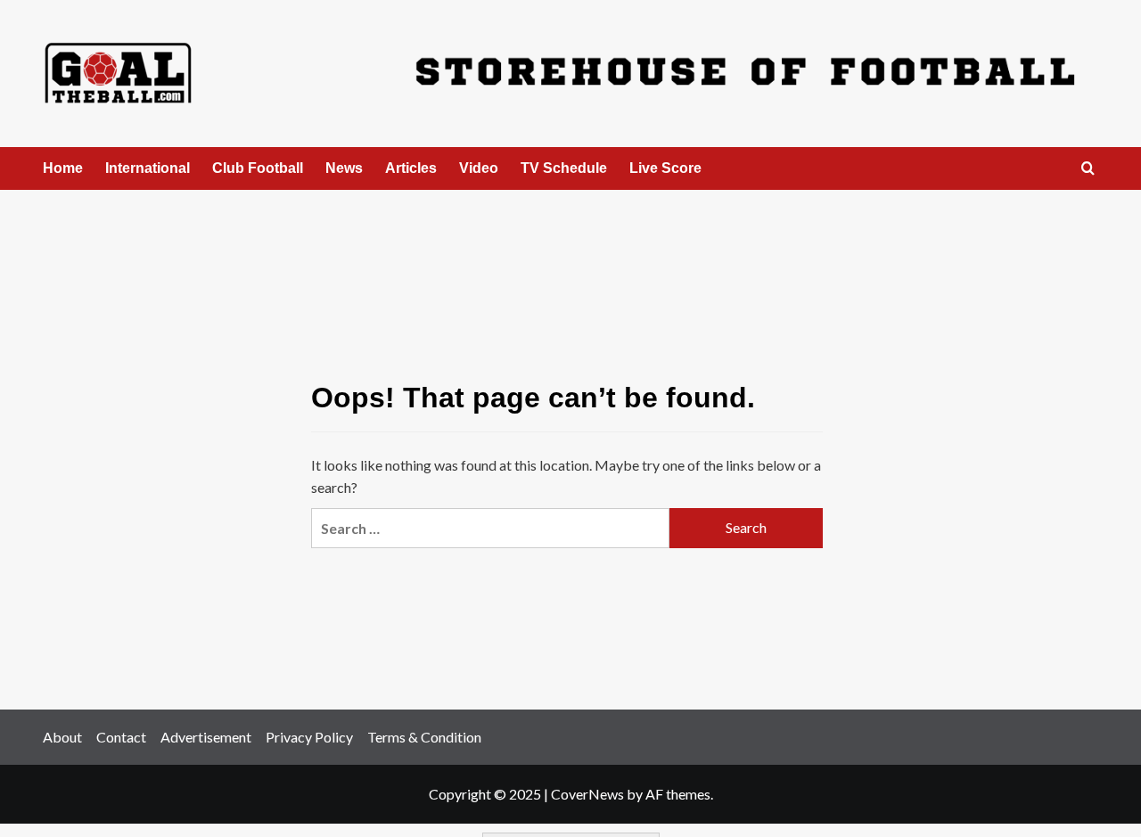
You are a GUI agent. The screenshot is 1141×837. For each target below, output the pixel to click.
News (344, 168)
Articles (411, 168)
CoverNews (587, 793)
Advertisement (205, 736)
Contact (121, 736)
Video (478, 168)
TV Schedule (564, 168)
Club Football (257, 168)
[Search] (1088, 169)
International (147, 168)
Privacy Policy (309, 736)
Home (63, 168)
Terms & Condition (424, 736)
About (62, 736)
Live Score (665, 168)
